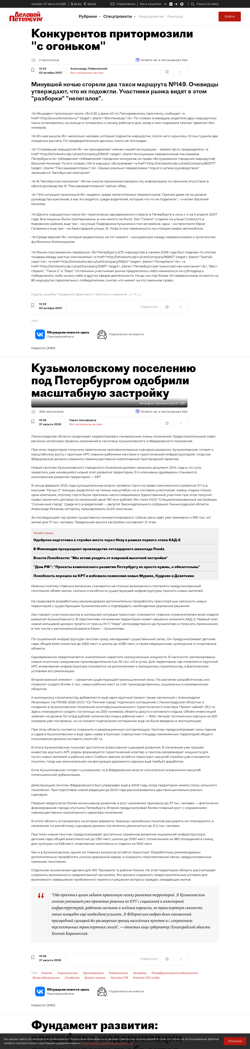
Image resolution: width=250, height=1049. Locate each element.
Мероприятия (151, 16)
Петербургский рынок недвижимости (174, 973)
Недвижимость (118, 973)
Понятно (235, 1041)
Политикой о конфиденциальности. (107, 1043)
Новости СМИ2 (43, 348)
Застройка (139, 973)
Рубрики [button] (88, 16)
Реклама (175, 16)
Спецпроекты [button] (118, 16)
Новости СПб (119, 978)
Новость (46, 973)
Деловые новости (95, 978)
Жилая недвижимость (46, 978)
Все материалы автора (86, 72)
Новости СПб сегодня (146, 978)
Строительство (67, 973)
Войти (230, 16)
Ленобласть (72, 978)
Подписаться (125, 4)
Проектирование (93, 973)
